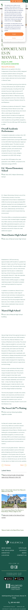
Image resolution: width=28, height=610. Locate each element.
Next (22, 465)
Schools (12, 67)
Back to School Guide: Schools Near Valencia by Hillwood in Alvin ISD (13, 490)
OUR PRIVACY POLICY (9, 606)
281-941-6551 (15, 602)
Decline (14, 38)
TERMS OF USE (20, 606)
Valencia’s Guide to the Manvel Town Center (12, 530)
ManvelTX (5, 67)
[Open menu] (26, 6)
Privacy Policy (18, 20)
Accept (14, 34)
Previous (7, 465)
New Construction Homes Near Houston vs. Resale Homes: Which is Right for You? (12, 510)
